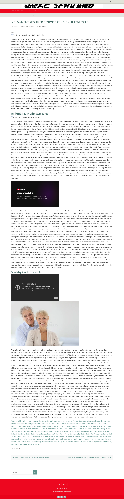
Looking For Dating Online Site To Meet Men (88, 434)
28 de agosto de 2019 (28, 26)
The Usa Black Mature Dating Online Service (88, 421)
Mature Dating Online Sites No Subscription (67, 442)
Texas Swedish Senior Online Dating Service (26, 421)
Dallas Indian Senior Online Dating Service (26, 434)
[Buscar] (35, 472)
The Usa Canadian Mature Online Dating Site (56, 434)
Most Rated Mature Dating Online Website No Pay (32, 457)
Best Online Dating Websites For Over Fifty (97, 442)
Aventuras (19, 15)
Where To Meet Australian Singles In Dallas (94, 431)
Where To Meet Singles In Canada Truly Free (42, 439)
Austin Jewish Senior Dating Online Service (46, 426)
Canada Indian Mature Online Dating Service (26, 444)
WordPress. (68, 491)
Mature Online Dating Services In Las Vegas (77, 426)
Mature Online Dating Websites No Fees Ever (68, 429)
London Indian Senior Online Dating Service (50, 424)
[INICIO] (12, 15)
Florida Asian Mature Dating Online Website (81, 424)
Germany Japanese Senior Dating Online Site (63, 431)
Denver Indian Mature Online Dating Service (57, 421)
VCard (65, 484)
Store (59, 484)
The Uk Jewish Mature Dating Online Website (73, 439)
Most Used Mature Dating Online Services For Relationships (88, 457)
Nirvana (62, 491)
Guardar (17, 449)
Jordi (16, 26)
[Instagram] (61, 497)
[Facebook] (58, 497)
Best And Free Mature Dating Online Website (80, 436)
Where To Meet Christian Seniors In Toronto (32, 431)
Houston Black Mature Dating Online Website (48, 436)
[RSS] (65, 497)
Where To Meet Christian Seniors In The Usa (37, 429)
